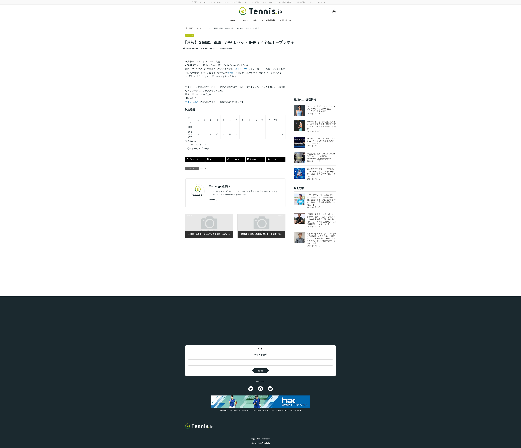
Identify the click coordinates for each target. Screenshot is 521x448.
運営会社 (223, 410)
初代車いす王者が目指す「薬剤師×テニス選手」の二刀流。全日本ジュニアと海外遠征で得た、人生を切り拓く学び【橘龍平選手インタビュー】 (321, 239)
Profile (212, 200)
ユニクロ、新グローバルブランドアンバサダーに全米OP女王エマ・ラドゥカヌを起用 (321, 108)
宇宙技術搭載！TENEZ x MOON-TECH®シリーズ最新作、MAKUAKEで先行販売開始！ (321, 156)
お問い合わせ (294, 410)
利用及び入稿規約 (259, 410)
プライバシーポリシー (278, 410)
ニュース (203, 168)
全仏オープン (241, 69)
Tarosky (266, 439)
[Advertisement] (315, 77)
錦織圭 (230, 73)
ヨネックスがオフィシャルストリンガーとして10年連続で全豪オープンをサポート (321, 140)
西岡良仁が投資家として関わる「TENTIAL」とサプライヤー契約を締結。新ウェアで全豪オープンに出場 (321, 173)
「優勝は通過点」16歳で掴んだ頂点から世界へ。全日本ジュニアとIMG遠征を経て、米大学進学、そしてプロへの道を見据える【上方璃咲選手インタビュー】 (321, 219)
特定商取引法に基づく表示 (240, 410)
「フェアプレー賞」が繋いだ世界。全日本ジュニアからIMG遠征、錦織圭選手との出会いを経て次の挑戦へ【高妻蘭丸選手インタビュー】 (321, 200)
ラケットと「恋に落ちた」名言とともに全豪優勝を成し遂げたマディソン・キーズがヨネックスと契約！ (321, 125)
